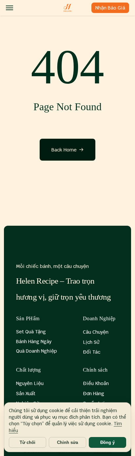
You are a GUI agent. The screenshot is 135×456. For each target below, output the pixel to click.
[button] (9, 8)
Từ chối (27, 442)
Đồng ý (107, 442)
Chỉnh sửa (67, 442)
